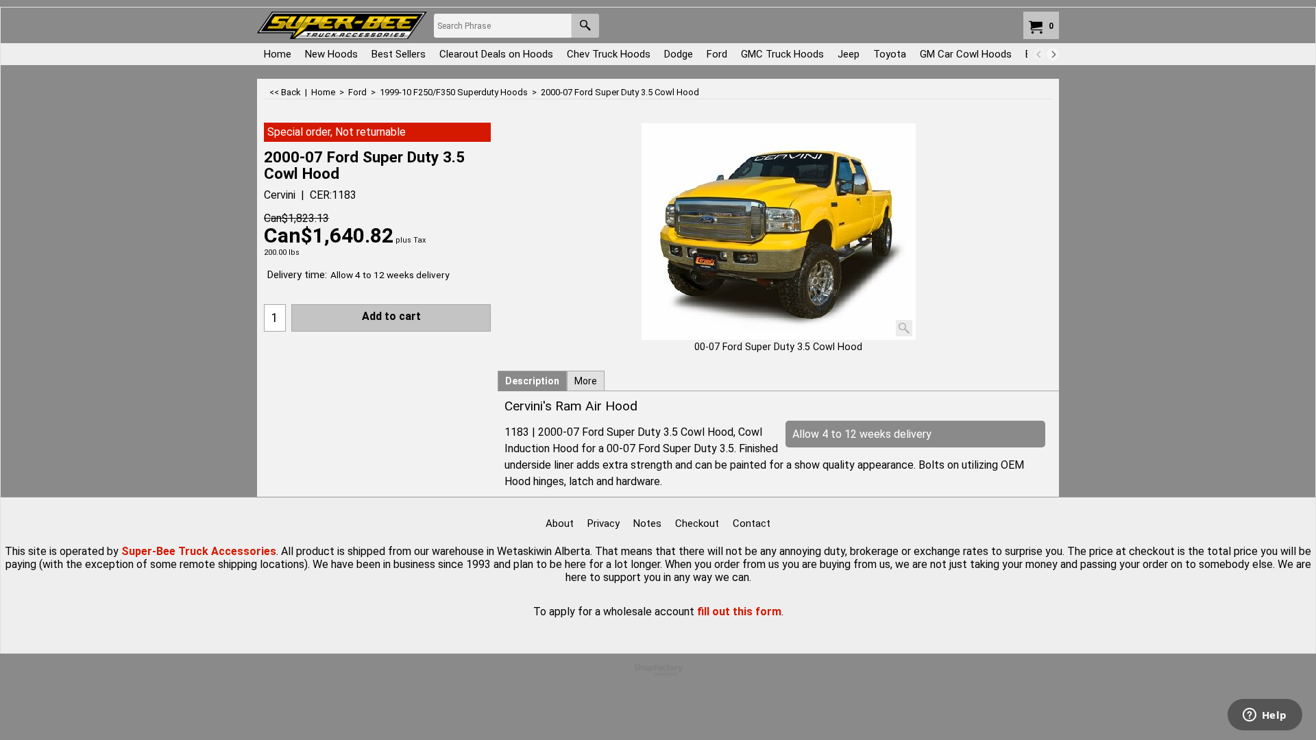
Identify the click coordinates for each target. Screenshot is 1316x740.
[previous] (1039, 54)
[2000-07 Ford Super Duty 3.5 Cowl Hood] (779, 231)
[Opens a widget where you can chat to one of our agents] (1264, 716)
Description (532, 380)
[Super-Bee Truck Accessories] (342, 25)
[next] (1053, 54)
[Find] (585, 26)
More (585, 380)
